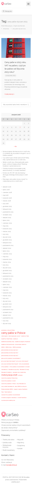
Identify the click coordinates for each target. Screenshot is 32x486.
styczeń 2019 (7, 323)
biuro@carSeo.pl (11, 465)
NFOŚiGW (20, 375)
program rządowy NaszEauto (20, 389)
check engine (4, 336)
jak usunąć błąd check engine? (8, 361)
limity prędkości (5, 366)
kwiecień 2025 (7, 229)
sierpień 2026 (7, 187)
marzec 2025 (7, 231)
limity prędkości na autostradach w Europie (20, 366)
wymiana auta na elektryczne (8, 400)
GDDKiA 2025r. (9, 347)
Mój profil (20, 439)
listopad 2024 (7, 242)
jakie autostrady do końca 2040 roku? (9, 352)
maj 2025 (5, 226)
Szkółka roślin (7, 442)
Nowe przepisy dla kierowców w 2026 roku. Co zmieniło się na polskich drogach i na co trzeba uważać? (16, 153)
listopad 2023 (7, 273)
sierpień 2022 (7, 315)
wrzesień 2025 (7, 215)
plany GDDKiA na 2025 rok (20, 386)
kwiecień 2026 (7, 198)
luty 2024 (5, 265)
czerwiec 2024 (7, 254)
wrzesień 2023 (7, 279)
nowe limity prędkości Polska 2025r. (9, 378)
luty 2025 (5, 234)
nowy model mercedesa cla (7, 386)
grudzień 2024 (7, 240)
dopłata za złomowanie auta (7, 344)
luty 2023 (5, 298)
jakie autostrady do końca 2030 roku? (9, 350)
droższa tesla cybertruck (20, 344)
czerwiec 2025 (7, 223)
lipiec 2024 (6, 251)
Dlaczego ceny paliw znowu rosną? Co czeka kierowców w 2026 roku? (15, 180)
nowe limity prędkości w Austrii (8, 380)
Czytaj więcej (9, 94)
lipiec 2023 (6, 284)
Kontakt (19, 448)
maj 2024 (5, 256)
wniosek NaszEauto (21, 397)
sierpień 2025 (7, 217)
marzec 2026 (7, 201)
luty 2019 (5, 321)
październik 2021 (8, 318)
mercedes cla (4, 369)
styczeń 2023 (7, 301)
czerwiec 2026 (7, 192)
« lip (15, 146)
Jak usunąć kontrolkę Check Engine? (9, 363)
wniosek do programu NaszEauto (9, 397)
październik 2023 (8, 276)
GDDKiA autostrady (17, 347)
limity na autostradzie (24, 363)
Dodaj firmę (21, 445)
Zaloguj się (8, 11)
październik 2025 (8, 212)
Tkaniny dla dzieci (8, 439)
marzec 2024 (7, 262)
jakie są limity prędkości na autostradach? (11, 358)
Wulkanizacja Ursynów (7, 446)
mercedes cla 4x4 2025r (13, 369)
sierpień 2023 (7, 281)
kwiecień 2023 (7, 293)
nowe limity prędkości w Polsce (8, 383)
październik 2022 (8, 309)
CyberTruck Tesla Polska (6, 338)
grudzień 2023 (7, 270)
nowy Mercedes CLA (21, 383)
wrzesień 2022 (7, 312)
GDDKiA (3, 347)
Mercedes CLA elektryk (6, 372)
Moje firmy (20, 442)
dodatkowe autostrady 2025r (7, 341)
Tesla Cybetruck (8, 392)
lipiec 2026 (6, 189)
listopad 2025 (7, 209)
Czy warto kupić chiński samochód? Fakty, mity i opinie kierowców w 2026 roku (16, 159)
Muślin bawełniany (9, 450)
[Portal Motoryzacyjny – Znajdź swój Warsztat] (6, 3)
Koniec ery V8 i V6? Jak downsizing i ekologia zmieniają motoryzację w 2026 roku (15, 175)
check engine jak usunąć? (14, 336)
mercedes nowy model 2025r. (19, 372)
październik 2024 (8, 245)
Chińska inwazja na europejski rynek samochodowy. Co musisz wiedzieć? (14, 169)
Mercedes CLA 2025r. (24, 369)
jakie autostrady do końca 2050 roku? (9, 355)
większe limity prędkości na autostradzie (10, 394)
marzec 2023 (7, 295)
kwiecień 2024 (7, 259)
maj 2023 (5, 290)
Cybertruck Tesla (25, 336)
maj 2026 (5, 195)
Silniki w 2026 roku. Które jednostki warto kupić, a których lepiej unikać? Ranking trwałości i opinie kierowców (15, 164)
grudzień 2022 (7, 304)
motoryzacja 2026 (9, 375)
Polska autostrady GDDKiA (7, 389)
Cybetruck (15, 338)
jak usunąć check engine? (22, 361)
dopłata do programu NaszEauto (22, 341)
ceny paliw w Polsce (13, 333)
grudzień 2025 (7, 206)
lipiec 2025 (6, 220)
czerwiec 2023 (7, 287)
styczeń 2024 (7, 268)
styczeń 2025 (7, 237)
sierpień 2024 (7, 248)
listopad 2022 (7, 307)
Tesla (2, 392)
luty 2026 (6, 203)
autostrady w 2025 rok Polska (8, 330)
